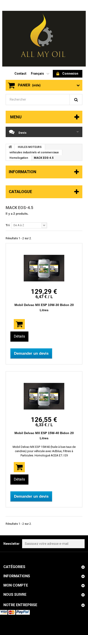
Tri (8, 225)
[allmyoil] (44, 39)
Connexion (70, 73)
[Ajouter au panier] (19, 324)
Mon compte (15, 585)
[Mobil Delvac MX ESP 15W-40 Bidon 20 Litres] (44, 396)
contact (20, 73)
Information (22, 171)
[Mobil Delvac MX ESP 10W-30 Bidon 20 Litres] (44, 268)
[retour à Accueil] (10, 147)
